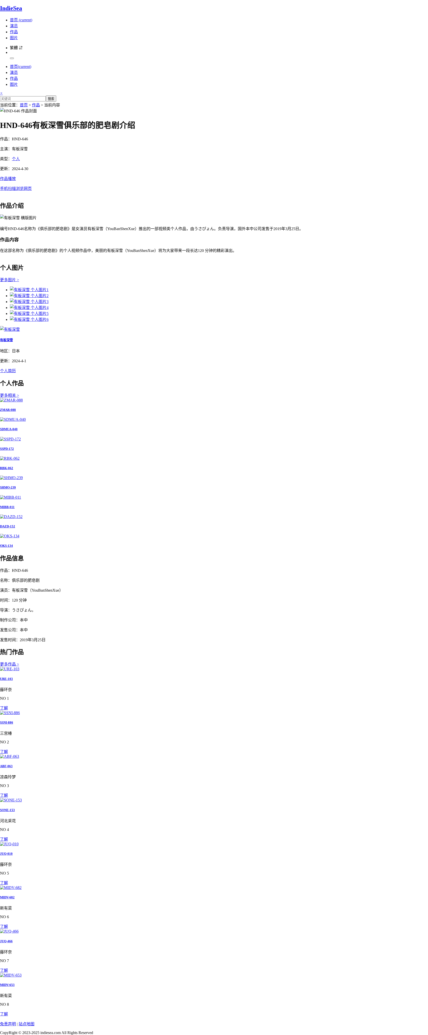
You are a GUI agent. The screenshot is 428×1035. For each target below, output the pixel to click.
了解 (4, 708)
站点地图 (26, 1024)
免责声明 (8, 1024)
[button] (214, 183)
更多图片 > (9, 280)
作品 (14, 32)
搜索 (51, 99)
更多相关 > (9, 395)
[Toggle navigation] (12, 58)
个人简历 (8, 371)
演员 (14, 26)
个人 (16, 159)
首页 (21, 20)
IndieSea (11, 8)
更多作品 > (9, 664)
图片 (14, 38)
